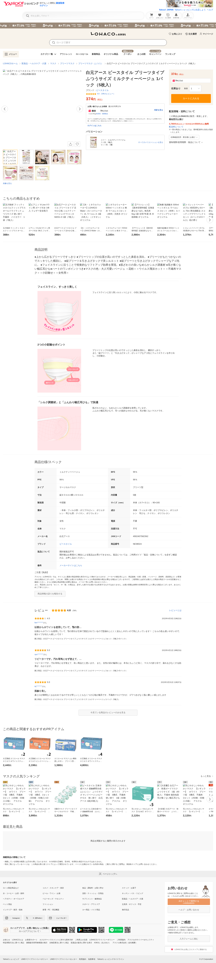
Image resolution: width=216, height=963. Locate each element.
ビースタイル (66, 544)
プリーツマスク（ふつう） (90, 63)
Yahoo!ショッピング (11, 959)
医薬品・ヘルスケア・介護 (34, 63)
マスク (53, 63)
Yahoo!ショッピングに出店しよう (190, 10)
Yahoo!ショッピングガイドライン (110, 959)
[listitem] (23, 888)
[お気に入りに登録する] (77, 144)
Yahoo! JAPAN (166, 10)
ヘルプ (210, 10)
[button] (195, 88)
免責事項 (91, 959)
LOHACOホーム (10, 63)
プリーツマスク (67, 63)
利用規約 (82, 959)
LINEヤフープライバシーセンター (63, 959)
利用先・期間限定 (102, 114)
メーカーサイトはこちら (71, 565)
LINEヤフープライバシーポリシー (34, 959)
